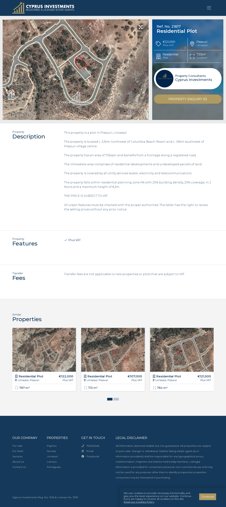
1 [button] (109, 399)
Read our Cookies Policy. (139, 501)
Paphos (51, 445)
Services (17, 456)
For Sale (17, 445)
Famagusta (54, 467)
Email (88, 451)
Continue (207, 496)
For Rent (17, 451)
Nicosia (51, 451)
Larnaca (51, 461)
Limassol (52, 456)
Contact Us (19, 467)
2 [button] (115, 399)
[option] (44, 362)
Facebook (91, 456)
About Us (18, 461)
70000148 (91, 445)
